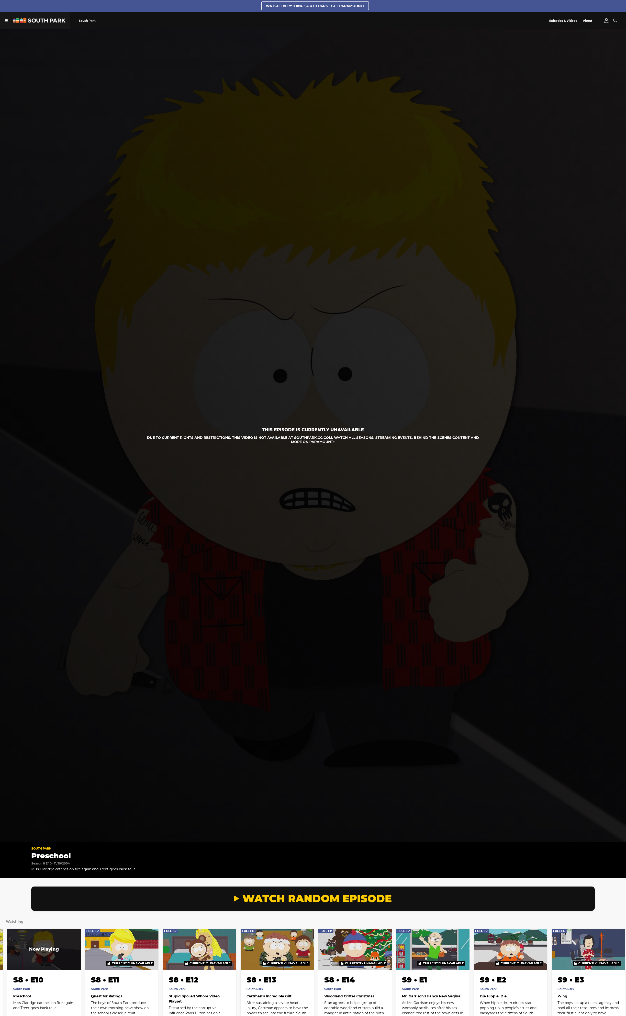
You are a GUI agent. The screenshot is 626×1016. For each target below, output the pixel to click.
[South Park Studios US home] (39, 21)
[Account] (606, 20)
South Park (41, 848)
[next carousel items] (614, 959)
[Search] (615, 21)
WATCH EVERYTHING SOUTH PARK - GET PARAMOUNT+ (315, 6)
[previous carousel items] (11, 959)
